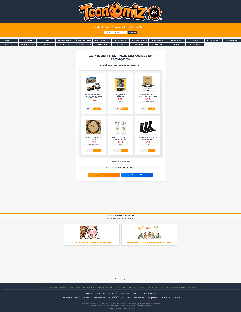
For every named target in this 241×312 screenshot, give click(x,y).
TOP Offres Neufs (101, 293)
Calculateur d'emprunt (98, 298)
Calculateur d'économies (82, 298)
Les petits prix (113, 293)
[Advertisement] (120, 198)
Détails (89, 109)
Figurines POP (136, 293)
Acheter (97, 109)
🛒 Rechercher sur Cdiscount (137, 175)
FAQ (121, 298)
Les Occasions (124, 293)
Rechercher (132, 32)
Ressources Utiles (165, 298)
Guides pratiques (152, 298)
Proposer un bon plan (149, 293)
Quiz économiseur (66, 298)
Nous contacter (112, 298)
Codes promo (89, 293)
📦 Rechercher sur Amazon (104, 175)
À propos (128, 298)
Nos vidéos (176, 298)
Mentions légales (139, 298)
